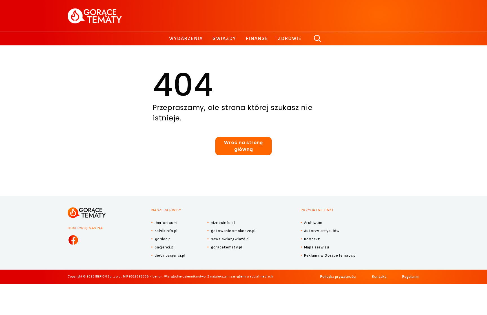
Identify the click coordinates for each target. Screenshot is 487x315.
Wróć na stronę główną (243, 146)
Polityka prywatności (338, 276)
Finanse (257, 38)
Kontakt (379, 276)
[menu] (73, 240)
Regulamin (410, 276)
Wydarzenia (186, 38)
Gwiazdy (224, 38)
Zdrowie (290, 38)
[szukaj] (317, 38)
